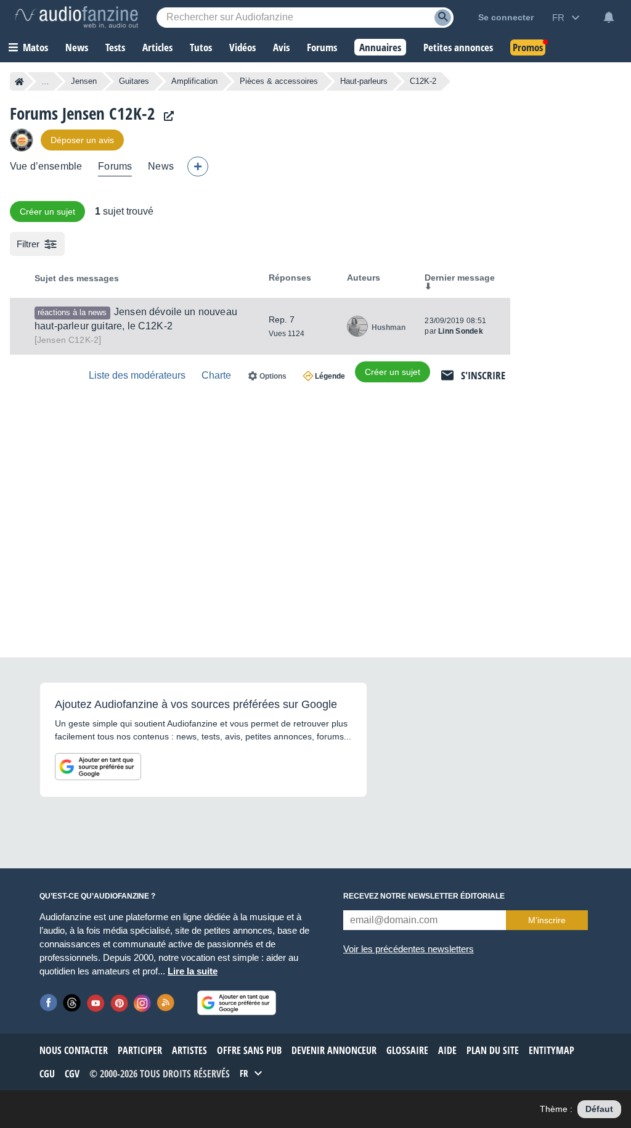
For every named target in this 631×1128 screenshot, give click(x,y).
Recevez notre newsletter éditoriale (424, 896)
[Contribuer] (197, 166)
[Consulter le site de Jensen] (166, 116)
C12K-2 (68, 340)
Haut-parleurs (364, 81)
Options (273, 376)
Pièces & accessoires (279, 81)
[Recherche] (442, 17)
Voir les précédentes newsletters (408, 949)
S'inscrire (483, 375)
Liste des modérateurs (137, 375)
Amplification (194, 81)
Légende (330, 376)
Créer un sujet (47, 211)
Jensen (84, 81)
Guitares (134, 81)
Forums (115, 166)
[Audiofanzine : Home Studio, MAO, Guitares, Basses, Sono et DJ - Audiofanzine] (76, 17)
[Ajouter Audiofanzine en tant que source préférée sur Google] (98, 766)
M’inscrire (547, 920)
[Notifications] (608, 17)
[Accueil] (19, 81)
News (161, 166)
